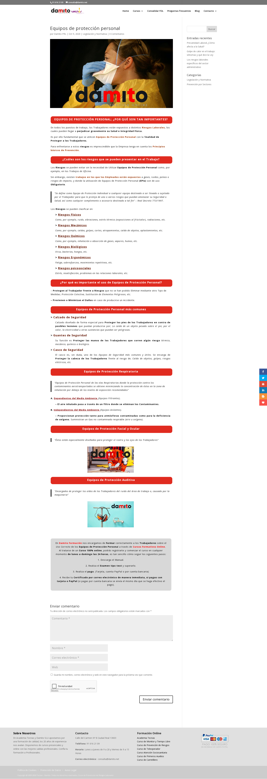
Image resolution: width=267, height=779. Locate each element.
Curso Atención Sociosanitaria (152, 752)
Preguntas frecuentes (179, 11)
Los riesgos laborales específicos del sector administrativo (197, 63)
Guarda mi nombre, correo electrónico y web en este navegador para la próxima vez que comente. (103, 674)
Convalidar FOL (155, 11)
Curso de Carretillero (147, 759)
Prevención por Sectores (199, 84)
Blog (197, 11)
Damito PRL (60, 33)
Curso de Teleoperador (148, 748)
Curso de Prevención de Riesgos (153, 745)
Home (126, 11)
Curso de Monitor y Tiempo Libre (153, 741)
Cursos (136, 11)
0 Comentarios (116, 33)
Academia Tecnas (146, 737)
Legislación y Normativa (95, 33)
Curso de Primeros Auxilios (150, 756)
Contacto (209, 11)
